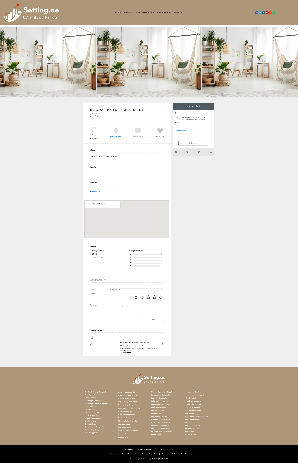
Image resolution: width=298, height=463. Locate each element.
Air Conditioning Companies (96, 392)
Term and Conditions (146, 449)
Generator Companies (126, 418)
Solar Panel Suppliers (193, 407)
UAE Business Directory (179, 454)
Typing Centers (190, 434)
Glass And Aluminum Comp (129, 421)
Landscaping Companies (161, 395)
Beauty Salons (90, 398)
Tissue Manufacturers (193, 419)
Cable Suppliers (91, 407)
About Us (128, 12)
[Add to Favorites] (160, 132)
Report (194, 143)
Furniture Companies (126, 415)
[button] (256, 12)
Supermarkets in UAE (193, 410)
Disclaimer (129, 449)
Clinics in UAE (90, 421)
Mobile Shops (156, 413)
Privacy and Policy (166, 449)
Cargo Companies (92, 412)
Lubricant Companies (159, 401)
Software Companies (193, 404)
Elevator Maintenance (126, 398)
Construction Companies (95, 427)
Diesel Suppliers (91, 433)
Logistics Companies (159, 398)
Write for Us (139, 454)
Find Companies (143, 12)
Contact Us (126, 454)
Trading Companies (192, 425)
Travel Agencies (190, 431)
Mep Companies (157, 410)
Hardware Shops (124, 424)
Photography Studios (193, 392)
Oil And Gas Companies (160, 422)
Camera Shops (90, 409)
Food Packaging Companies (129, 408)
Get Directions (116, 136)
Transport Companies (193, 428)
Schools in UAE (190, 398)
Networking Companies (160, 419)
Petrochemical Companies (161, 431)
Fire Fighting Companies (128, 405)
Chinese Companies (92, 415)
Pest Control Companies (160, 428)
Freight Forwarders (125, 411)
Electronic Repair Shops (127, 395)
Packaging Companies (160, 425)
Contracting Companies (94, 430)
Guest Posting (164, 12)
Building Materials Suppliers (96, 404)
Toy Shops (188, 422)
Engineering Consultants (128, 402)
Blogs (176, 12)
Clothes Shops (90, 424)
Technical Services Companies (196, 416)
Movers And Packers (159, 416)
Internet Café (123, 434)
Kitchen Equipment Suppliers (163, 392)
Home (118, 12)
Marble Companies (158, 407)
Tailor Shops (189, 413)
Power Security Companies (195, 395)
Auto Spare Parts (91, 395)
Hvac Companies (124, 427)
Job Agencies (123, 437)
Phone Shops (156, 434)
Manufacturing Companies (161, 404)
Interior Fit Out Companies (128, 431)
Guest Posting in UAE (157, 454)
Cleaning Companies (93, 418)
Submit (153, 319)
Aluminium (95, 192)
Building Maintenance (93, 401)
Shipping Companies (193, 401)
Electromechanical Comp (127, 392)
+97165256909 (180, 131)
